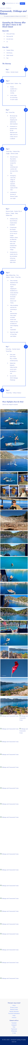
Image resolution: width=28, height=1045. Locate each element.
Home (14, 1005)
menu (22, 3)
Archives (14, 1017)
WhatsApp (14, 1031)
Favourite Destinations (14, 1013)
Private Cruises (14, 1007)
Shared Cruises (14, 1009)
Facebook (14, 1023)
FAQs (14, 1015)
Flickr (14, 1027)
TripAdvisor (14, 1029)
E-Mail (14, 1033)
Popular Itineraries (14, 1011)
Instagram (14, 1025)
